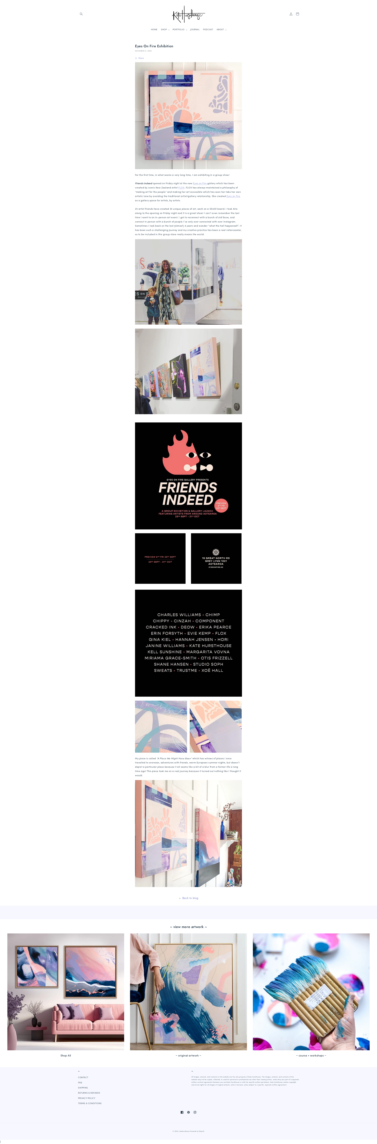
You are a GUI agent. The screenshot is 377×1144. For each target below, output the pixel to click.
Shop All (66, 1056)
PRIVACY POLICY (86, 1098)
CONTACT (83, 1078)
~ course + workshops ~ (311, 1056)
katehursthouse (185, 1131)
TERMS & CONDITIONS (90, 1103)
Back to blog (190, 898)
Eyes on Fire (200, 183)
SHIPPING (83, 1088)
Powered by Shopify (197, 1131)
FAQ (80, 1083)
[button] (81, 14)
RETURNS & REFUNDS (89, 1093)
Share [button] (141, 58)
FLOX (181, 188)
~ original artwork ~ (188, 1056)
